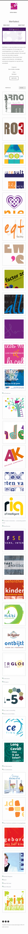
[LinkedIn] (8, 921)
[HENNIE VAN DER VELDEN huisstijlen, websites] (14, 714)
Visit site (14, 78)
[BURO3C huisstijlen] (14, 129)
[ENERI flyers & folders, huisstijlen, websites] (14, 614)
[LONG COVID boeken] (14, 752)
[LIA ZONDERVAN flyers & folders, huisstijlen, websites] (14, 393)
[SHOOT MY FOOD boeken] (14, 883)
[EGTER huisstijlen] (14, 229)
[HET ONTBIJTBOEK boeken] (14, 639)
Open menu (13, 12)
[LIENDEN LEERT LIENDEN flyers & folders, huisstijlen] (14, 407)
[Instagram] (6, 921)
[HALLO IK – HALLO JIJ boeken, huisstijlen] (14, 304)
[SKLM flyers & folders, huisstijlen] (14, 880)
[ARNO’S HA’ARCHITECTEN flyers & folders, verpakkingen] (14, 103)
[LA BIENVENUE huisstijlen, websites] (14, 679)
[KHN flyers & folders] (14, 379)
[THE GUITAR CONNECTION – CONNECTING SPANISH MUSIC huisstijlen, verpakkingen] (14, 522)
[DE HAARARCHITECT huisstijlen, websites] (14, 565)
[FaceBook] (3, 921)
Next (23, 36)
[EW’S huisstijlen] (14, 254)
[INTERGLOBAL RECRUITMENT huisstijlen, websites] (14, 664)
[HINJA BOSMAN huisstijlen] (14, 526)
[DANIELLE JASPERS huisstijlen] (14, 204)
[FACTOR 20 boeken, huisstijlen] (14, 279)
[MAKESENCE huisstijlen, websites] (14, 727)
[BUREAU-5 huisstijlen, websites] (14, 696)
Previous (5, 36)
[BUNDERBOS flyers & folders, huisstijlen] (14, 432)
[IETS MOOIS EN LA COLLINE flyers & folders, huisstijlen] (14, 354)
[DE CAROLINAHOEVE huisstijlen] (14, 770)
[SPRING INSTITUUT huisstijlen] (14, 901)
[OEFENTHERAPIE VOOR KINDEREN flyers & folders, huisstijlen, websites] (14, 589)
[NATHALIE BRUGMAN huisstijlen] (14, 876)
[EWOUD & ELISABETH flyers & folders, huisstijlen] (14, 809)
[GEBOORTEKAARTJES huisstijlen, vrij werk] (14, 837)
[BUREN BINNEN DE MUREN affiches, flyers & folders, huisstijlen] (14, 154)
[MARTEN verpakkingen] (14, 862)
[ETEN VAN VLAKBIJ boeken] (14, 481)
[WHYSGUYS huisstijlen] (14, 682)
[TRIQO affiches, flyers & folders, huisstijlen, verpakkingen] (14, 506)
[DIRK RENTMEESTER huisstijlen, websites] (14, 766)
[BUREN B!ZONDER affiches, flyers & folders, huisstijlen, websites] (14, 887)
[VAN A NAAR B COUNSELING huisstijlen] (14, 710)
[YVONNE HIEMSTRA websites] (14, 784)
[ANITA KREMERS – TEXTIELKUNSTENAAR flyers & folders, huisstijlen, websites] (14, 456)
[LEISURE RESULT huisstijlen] (14, 179)
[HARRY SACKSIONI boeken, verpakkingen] (14, 329)
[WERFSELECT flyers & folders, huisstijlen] (14, 540)
